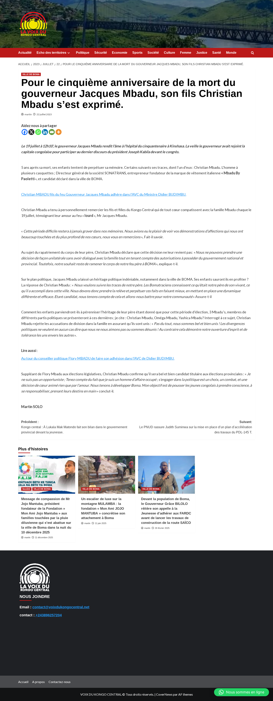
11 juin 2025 (100, 523)
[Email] (52, 132)
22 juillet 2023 (44, 114)
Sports (137, 52)
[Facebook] (25, 132)
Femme (185, 52)
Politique (82, 52)
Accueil (23, 682)
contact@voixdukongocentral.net (60, 607)
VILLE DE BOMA (31, 74)
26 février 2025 (162, 528)
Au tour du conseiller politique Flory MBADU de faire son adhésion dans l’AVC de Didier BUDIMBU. (97, 358)
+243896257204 (48, 615)
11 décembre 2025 (44, 537)
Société (153, 52)
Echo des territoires (51, 52)
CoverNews (164, 694)
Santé (216, 52)
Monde (231, 52)
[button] (241, 692)
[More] (59, 132)
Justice (201, 52)
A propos (38, 682)
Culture (169, 52)
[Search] (252, 53)
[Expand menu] (68, 53)
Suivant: (195, 427)
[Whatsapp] (38, 132)
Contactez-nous (60, 682)
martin (28, 114)
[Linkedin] (45, 132)
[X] (31, 132)
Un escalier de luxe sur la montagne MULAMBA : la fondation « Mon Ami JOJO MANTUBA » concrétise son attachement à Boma (103, 508)
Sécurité (100, 52)
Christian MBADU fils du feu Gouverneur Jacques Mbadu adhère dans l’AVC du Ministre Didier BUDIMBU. (103, 194)
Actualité (25, 52)
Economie (119, 52)
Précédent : (74, 427)
